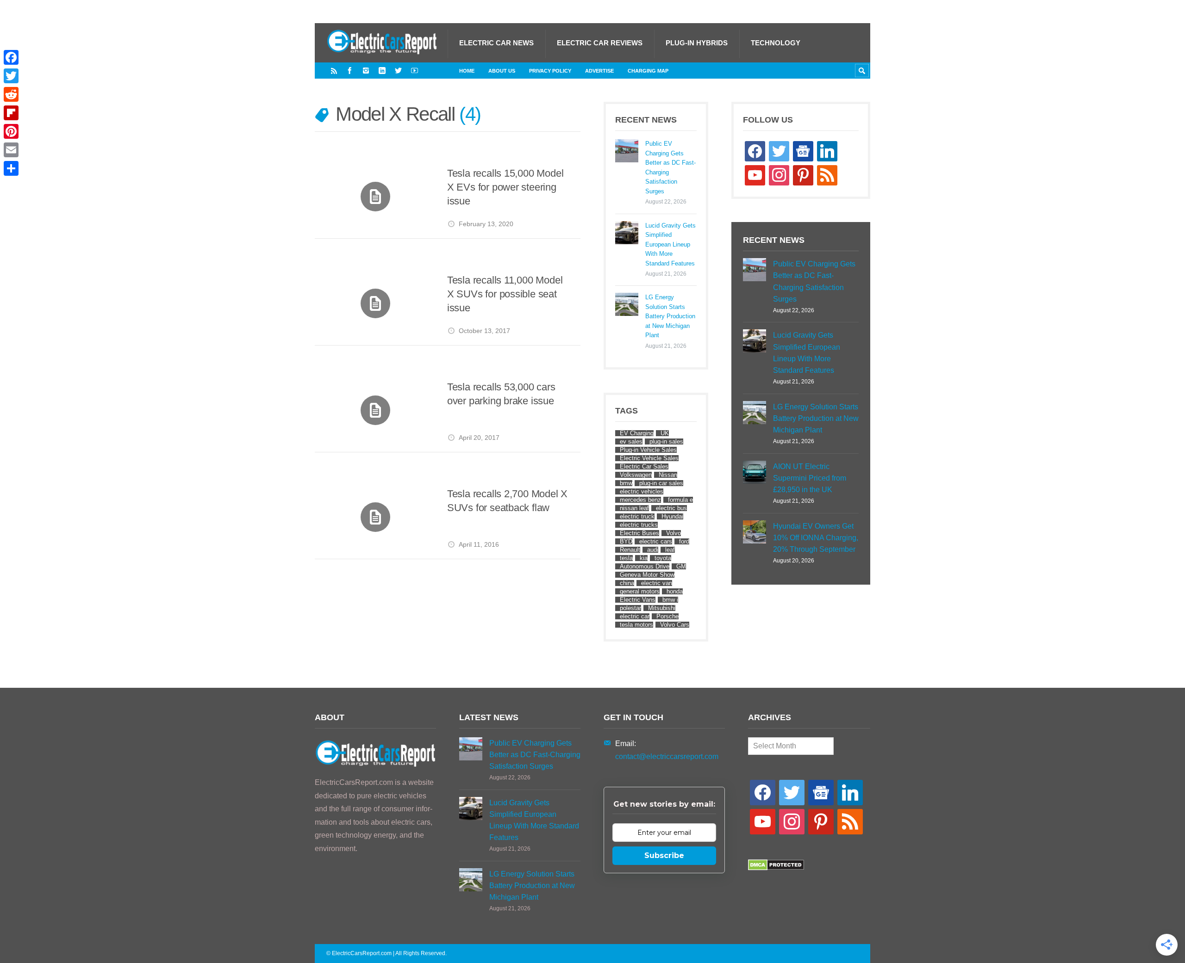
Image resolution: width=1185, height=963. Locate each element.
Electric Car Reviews (599, 43)
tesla (626, 558)
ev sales (631, 441)
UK (665, 433)
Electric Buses (639, 533)
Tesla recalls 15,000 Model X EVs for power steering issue (505, 186)
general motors (640, 591)
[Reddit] (11, 94)
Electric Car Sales (644, 466)
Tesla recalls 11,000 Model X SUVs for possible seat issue (504, 293)
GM (681, 566)
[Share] (11, 168)
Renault (630, 550)
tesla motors (636, 625)
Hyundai (672, 516)
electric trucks (639, 525)
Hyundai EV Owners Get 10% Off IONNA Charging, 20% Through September (815, 537)
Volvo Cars (674, 625)
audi (652, 550)
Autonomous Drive (644, 566)
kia (644, 558)
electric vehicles (641, 491)
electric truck (637, 516)
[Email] (11, 150)
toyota (663, 558)
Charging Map (648, 71)
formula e (680, 500)
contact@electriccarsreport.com (666, 756)
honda (675, 591)
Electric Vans (637, 600)
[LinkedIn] (382, 70)
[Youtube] (414, 70)
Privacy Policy (550, 71)
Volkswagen (636, 475)
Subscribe (664, 855)
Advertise (599, 71)
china (627, 583)
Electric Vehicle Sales (649, 458)
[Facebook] (350, 70)
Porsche (667, 616)
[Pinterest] (11, 131)
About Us (501, 71)
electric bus (671, 508)
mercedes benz (640, 500)
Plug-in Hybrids (697, 43)
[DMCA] (776, 868)
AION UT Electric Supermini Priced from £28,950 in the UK (809, 478)
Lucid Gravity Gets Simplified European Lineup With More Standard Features (670, 244)
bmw (626, 483)
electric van (656, 583)
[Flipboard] (11, 113)
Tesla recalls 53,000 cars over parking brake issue (501, 394)
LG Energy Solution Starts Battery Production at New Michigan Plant (670, 316)
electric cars (655, 541)
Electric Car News (496, 43)
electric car (634, 616)
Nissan (668, 475)
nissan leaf (634, 508)
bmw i (670, 600)
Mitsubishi (661, 608)
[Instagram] (366, 70)
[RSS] (334, 70)
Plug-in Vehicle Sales (648, 450)
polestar (630, 608)
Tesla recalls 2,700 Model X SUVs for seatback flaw (507, 500)
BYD (626, 541)
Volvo (673, 533)
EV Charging (637, 433)
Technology (775, 43)
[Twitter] (398, 70)
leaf (670, 550)
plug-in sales (666, 441)
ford (684, 541)
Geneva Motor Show (647, 575)
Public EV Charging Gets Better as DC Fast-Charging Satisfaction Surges (670, 167)
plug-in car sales (661, 483)
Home (466, 71)
